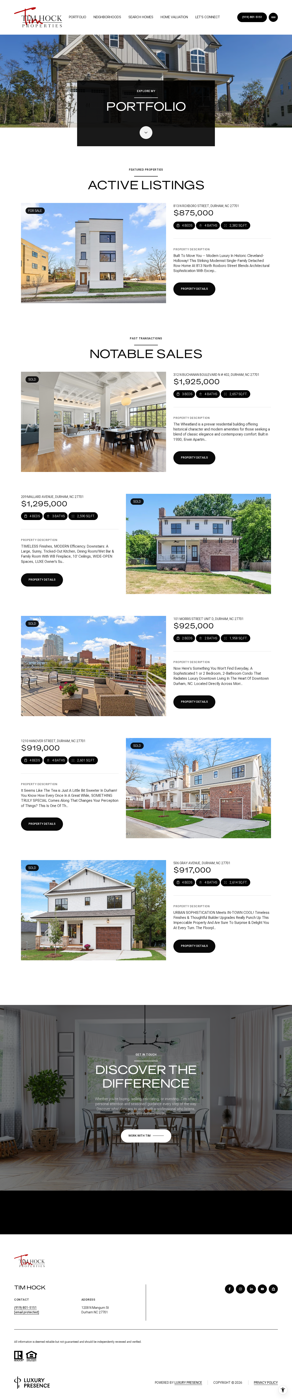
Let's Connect (207, 17)
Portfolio (77, 17)
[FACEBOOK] (229, 1289)
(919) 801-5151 (252, 17)
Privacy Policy (266, 1382)
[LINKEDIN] (251, 1289)
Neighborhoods (107, 17)
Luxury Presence (188, 1382)
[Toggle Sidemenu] (273, 17)
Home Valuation (174, 17)
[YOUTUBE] (262, 1289)
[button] (146, 1136)
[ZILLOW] (273, 1289)
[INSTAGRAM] (240, 1289)
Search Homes (140, 17)
